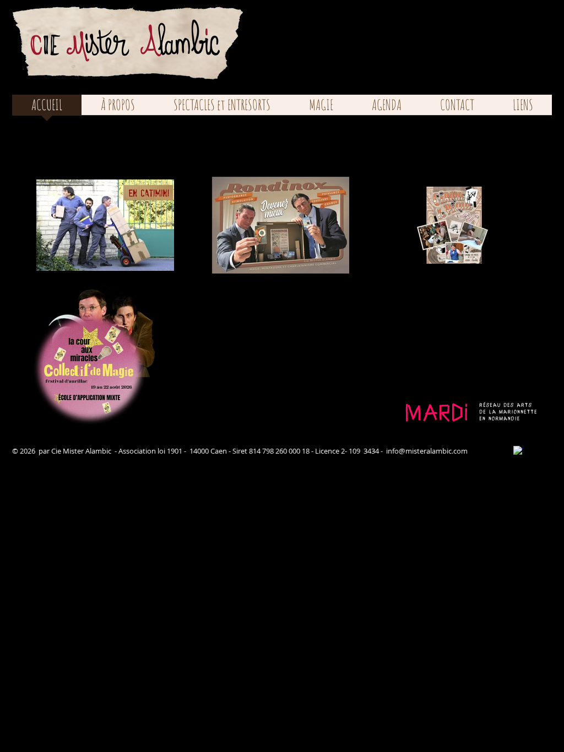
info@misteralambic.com (427, 451)
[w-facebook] (518, 450)
